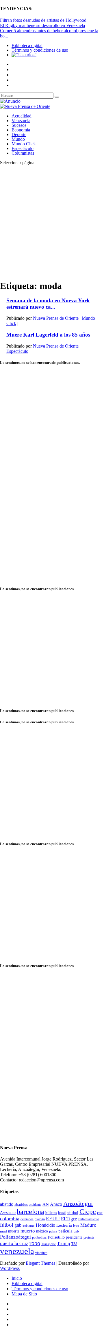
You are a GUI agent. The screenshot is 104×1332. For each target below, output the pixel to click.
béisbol (72, 1212)
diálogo (40, 1219)
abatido (6, 1204)
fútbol (6, 1225)
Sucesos (19, 125)
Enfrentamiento (88, 1219)
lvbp (76, 1225)
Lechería (64, 1225)
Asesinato (8, 1212)
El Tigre (69, 1218)
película (65, 1231)
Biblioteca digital (27, 45)
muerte (13, 1231)
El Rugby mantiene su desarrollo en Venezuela (42, 25)
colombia (9, 1218)
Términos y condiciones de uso (40, 50)
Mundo (18, 139)
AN (45, 1204)
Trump (63, 1243)
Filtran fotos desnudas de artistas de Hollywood (43, 20)
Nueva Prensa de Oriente (56, 318)
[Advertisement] (52, 222)
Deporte (19, 134)
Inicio (17, 1278)
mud (3, 1231)
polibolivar (39, 1237)
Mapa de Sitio (24, 1293)
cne (100, 1212)
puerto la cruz (14, 1243)
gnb (17, 1225)
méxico (42, 1231)
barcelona (30, 1211)
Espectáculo (23, 148)
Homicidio (45, 1225)
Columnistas (23, 153)
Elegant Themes (40, 1263)
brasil (62, 1213)
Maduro (88, 1225)
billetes (51, 1212)
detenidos (27, 1219)
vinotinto (41, 1253)
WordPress (10, 1268)
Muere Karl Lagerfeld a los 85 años (48, 335)
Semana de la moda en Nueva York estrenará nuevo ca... (48, 303)
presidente (74, 1237)
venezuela (17, 1251)
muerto (28, 1231)
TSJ (74, 1244)
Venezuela (21, 120)
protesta (88, 1237)
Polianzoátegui (15, 1237)
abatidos (21, 1205)
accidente (35, 1205)
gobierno (29, 1225)
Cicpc (87, 1211)
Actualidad (21, 115)
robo (34, 1243)
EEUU (53, 1218)
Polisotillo (56, 1237)
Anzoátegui (78, 1203)
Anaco (56, 1204)
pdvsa (53, 1231)
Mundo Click (24, 143)
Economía (21, 129)
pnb (76, 1231)
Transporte (48, 1244)
